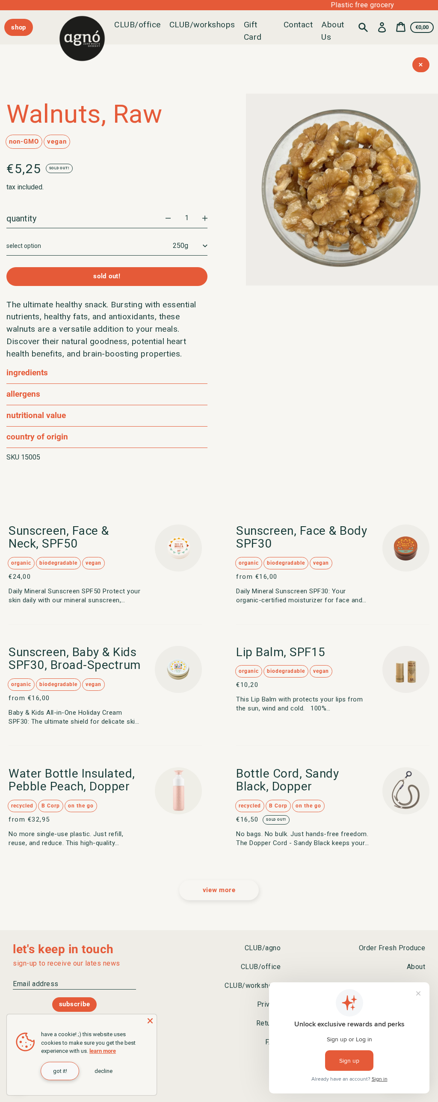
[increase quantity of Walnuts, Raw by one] (205, 218)
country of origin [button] (37, 437)
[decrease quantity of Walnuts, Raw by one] (168, 218)
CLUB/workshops (202, 24)
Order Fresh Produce (392, 948)
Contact (298, 24)
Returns (268, 1023)
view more (219, 890)
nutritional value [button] (36, 415)
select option (23, 245)
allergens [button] (23, 394)
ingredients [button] (27, 372)
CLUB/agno (263, 948)
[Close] (150, 1021)
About (416, 967)
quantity (21, 218)
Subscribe (74, 1004)
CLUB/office (137, 24)
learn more (102, 1051)
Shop (18, 27)
